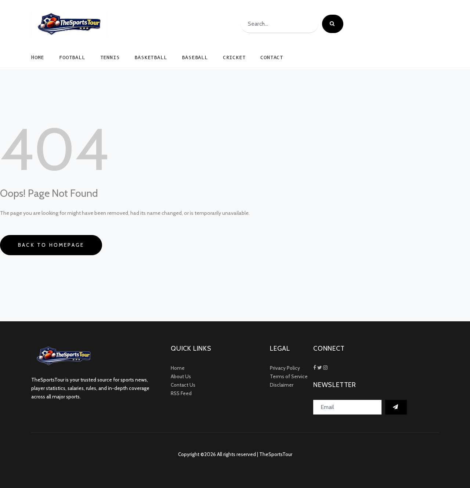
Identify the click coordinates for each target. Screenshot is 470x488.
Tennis (110, 57)
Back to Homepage (51, 245)
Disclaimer (281, 385)
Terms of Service (289, 376)
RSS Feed (181, 393)
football (72, 57)
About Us (181, 376)
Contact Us (183, 385)
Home (37, 57)
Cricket (234, 57)
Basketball (150, 57)
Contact (271, 57)
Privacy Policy (285, 368)
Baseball (194, 57)
